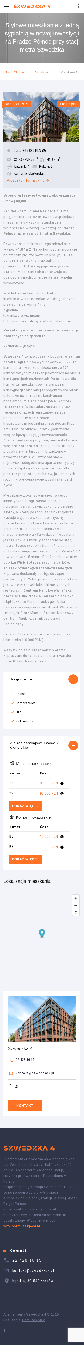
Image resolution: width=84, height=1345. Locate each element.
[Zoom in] (75, 898)
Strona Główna (14, 72)
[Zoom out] (75, 905)
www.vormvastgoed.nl (22, 1226)
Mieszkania (42, 72)
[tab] (42, 679)
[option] (42, 117)
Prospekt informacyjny (26, 180)
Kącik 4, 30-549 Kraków (33, 1281)
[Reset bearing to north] (75, 912)
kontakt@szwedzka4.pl (35, 1073)
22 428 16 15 (25, 1060)
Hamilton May (33, 1320)
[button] (42, 679)
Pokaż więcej (25, 806)
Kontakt (24, 1105)
